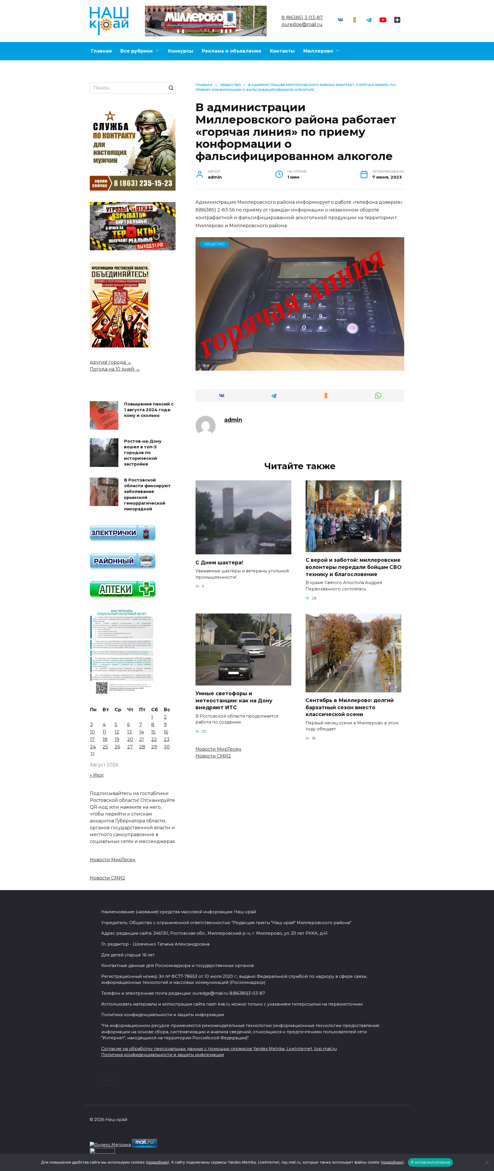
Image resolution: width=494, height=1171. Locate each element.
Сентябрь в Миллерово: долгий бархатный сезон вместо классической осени (350, 707)
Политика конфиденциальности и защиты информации (162, 1054)
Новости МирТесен (218, 749)
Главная (101, 51)
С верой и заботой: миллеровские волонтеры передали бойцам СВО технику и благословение (353, 567)
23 (167, 739)
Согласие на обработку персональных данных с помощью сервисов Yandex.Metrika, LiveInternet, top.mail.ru (219, 1048)
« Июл (97, 775)
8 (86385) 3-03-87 (302, 17)
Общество (214, 244)
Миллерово (318, 51)
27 (130, 747)
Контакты (282, 51)
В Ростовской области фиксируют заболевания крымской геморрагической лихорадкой (147, 495)
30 (167, 747)
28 (142, 747)
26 (117, 747)
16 (166, 732)
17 (92, 739)
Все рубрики (136, 51)
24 (93, 747)
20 (130, 739)
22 (154, 739)
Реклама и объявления (231, 51)
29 (154, 747)
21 (141, 739)
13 (129, 732)
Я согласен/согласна (430, 1162)
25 (105, 747)
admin (233, 419)
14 (141, 732)
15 (153, 732)
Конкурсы (180, 51)
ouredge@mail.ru (302, 24)
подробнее (157, 1162)
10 (92, 732)
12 (117, 732)
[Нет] (487, 1162)
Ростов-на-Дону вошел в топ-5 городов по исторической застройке (143, 453)
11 (104, 732)
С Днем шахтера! (219, 562)
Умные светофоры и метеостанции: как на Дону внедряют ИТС (234, 700)
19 (117, 739)
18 (105, 739)
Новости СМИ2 (213, 756)
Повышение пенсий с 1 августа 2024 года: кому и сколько (149, 409)
